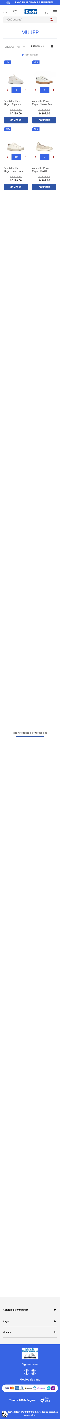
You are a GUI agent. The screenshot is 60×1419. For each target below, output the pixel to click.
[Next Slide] (25, 90)
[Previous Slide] (7, 90)
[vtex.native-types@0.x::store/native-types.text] (30, 5)
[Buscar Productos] (52, 19)
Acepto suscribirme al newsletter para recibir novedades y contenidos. (26, 1296)
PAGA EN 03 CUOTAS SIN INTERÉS (34, 2)
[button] (16, 90)
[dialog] (5, 1414)
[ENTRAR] (5, 12)
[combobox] (30, 19)
